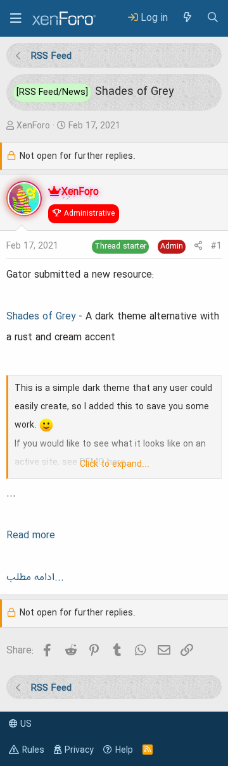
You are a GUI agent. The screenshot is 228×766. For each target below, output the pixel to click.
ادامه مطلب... (35, 577)
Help (124, 750)
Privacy (79, 750)
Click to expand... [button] (114, 464)
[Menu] (16, 18)
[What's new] (187, 18)
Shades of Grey (40, 316)
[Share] (198, 246)
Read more (30, 535)
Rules (33, 750)
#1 (216, 246)
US (25, 724)
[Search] (212, 18)
